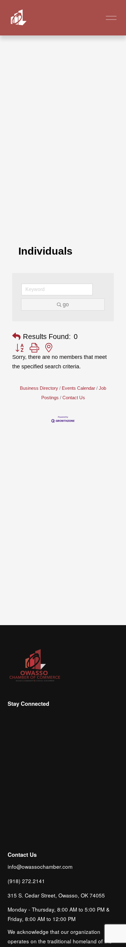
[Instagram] (13, 716)
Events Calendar (78, 388)
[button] (16, 336)
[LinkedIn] (41, 716)
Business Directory (39, 388)
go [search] (66, 304)
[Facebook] (27, 716)
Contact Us (73, 397)
